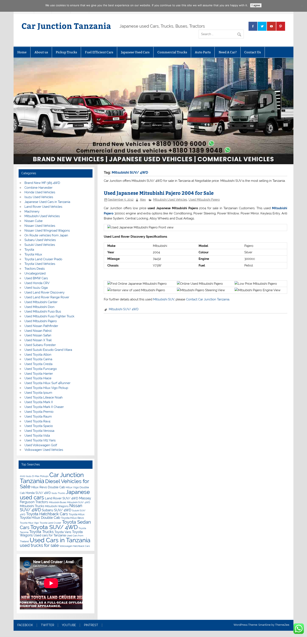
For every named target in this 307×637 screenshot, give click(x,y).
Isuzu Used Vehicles (38, 197)
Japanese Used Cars (135, 52)
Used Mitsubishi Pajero (204, 199)
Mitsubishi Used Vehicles (170, 199)
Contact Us (252, 52)
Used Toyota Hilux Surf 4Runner (47, 383)
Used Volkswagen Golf (40, 445)
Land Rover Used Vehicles (43, 207)
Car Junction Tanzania (66, 25)
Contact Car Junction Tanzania (207, 299)
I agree (256, 5)
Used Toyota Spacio (38, 426)
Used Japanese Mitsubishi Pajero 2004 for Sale (159, 193)
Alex (143, 199)
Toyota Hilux (33, 254)
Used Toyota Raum (38, 416)
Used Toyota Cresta (38, 364)
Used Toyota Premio (38, 412)
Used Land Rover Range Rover (46, 297)
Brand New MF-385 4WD (42, 183)
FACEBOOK (25, 625)
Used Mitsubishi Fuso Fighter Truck (49, 316)
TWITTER (47, 625)
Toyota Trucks (41, 531)
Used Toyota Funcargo (40, 369)
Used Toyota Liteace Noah (43, 397)
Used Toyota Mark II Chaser (44, 407)
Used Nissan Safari (37, 335)
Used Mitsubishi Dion (39, 307)
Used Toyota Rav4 (37, 421)
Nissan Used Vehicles (39, 226)
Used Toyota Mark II (38, 402)
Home (22, 52)
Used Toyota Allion (37, 354)
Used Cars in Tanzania (60, 540)
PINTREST (91, 625)
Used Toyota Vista (37, 435)
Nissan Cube (33, 221)
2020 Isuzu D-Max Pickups (34, 476)
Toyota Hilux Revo (72, 517)
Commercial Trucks (172, 52)
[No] (302, 6)
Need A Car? (228, 52)
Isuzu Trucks (58, 493)
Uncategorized (35, 273)
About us (41, 52)
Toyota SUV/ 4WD (54, 527)
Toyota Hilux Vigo (29, 523)
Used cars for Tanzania (50, 535)
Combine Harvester (38, 188)
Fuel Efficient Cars (99, 52)
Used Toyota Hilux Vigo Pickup (46, 388)
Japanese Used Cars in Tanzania (47, 202)
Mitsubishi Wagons (57, 506)
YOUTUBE (69, 625)
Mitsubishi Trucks (32, 506)
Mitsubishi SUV (163, 299)
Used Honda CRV (36, 283)
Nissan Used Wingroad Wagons (47, 230)
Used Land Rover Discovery (44, 292)
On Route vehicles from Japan (46, 235)
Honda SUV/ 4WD (38, 493)
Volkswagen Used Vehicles (43, 450)
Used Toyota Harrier (38, 374)
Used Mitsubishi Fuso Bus (42, 311)
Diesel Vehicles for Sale (54, 484)
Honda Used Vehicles (39, 192)
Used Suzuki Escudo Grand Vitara (48, 350)
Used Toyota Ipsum (38, 393)
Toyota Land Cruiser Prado (43, 259)
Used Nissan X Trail (38, 340)
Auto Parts (203, 52)
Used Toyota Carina (38, 359)
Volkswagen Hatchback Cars (75, 546)
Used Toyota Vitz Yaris (40, 440)
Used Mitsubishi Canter (40, 302)
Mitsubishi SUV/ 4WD (123, 309)
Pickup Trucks (66, 52)
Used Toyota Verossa (39, 431)
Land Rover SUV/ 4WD (61, 498)
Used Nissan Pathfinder (41, 326)
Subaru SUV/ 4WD (56, 510)
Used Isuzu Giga (36, 288)
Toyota (29, 249)
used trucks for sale (39, 545)
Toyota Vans (63, 532)
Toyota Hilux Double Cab (40, 517)
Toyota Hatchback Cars (47, 513)
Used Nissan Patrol (38, 331)
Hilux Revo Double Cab (48, 487)
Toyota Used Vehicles (39, 264)
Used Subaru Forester (40, 345)
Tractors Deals (34, 268)
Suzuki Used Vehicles (39, 245)
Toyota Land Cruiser (50, 523)
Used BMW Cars (36, 278)
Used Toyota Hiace (37, 378)
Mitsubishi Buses (57, 502)
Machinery (31, 211)
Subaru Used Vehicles (40, 240)
